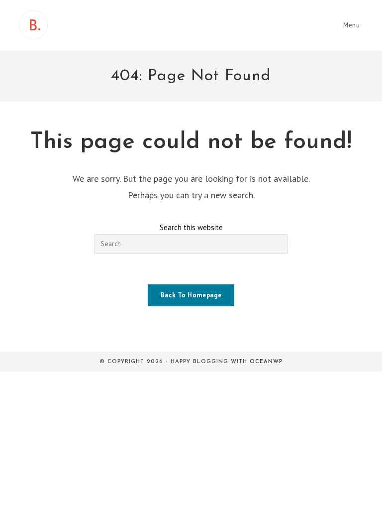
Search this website (191, 227)
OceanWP (266, 362)
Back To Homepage (191, 295)
